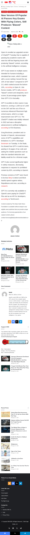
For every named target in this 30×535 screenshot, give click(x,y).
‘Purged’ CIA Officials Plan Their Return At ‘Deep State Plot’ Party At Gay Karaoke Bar (20, 367)
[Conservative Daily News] (10, 2)
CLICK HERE (15, 333)
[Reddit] (20, 36)
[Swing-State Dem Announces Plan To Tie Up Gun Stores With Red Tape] (5, 414)
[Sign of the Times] (5, 453)
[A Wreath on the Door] (5, 461)
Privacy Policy (6, 515)
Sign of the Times (16, 451)
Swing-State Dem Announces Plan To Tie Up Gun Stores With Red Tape (19, 414)
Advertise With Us (7, 509)
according (8, 87)
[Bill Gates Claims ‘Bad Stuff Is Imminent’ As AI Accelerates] (7, 270)
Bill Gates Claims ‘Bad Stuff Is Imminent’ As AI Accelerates (7, 277)
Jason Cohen (6, 31)
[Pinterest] (14, 36)
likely (10, 178)
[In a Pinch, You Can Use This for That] (5, 468)
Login (4, 512)
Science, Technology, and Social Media (17, 11)
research (4, 186)
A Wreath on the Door (17, 458)
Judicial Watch (4, 495)
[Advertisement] (15, 389)
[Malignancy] (5, 446)
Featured (4, 11)
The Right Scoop (5, 501)
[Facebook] (3, 36)
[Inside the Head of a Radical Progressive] (5, 439)
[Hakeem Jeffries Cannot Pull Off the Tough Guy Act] (5, 422)
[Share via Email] (3, 39)
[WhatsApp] (25, 36)
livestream (4, 143)
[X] (9, 36)
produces (23, 90)
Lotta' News (4, 498)
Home (3, 6)
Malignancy (14, 444)
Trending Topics (9, 6)
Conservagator (4, 493)
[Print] (9, 39)
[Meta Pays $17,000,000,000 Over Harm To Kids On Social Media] (7, 249)
